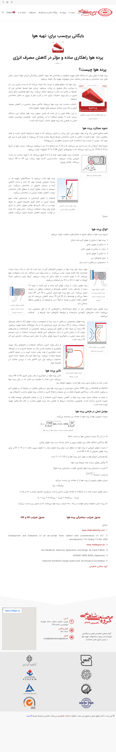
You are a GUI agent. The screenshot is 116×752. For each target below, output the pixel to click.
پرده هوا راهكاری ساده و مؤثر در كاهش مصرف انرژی (58, 57)
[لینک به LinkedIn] (7, 2)
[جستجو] (2, 12)
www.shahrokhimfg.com (93, 530)
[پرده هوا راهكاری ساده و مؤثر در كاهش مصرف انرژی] (58, 47)
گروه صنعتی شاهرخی (98, 566)
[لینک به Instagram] (11, 2)
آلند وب (29, 715)
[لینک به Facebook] (3, 2)
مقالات (57, 63)
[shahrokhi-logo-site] (96, 12)
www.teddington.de (96, 545)
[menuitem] (82, 12)
